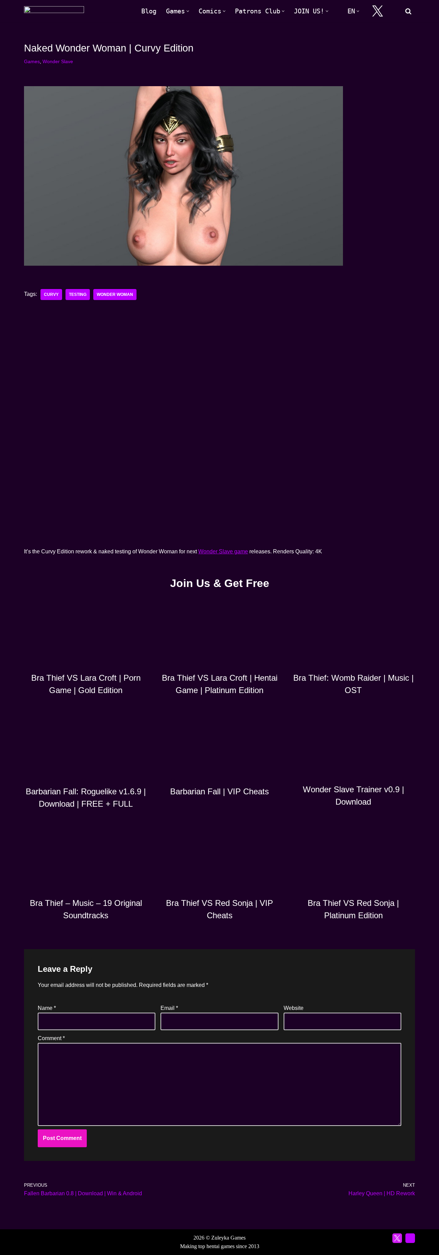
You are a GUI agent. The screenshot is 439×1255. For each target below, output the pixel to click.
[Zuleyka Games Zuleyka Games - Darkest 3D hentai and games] (54, 11)
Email (169, 1008)
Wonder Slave (58, 61)
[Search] (408, 11)
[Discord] (395, 11)
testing (77, 294)
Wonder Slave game (223, 551)
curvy (51, 294)
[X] (377, 11)
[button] (188, 11)
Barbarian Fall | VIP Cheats (219, 791)
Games (32, 61)
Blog (148, 11)
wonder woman (115, 294)
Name (47, 1008)
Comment (51, 1038)
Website (294, 1008)
